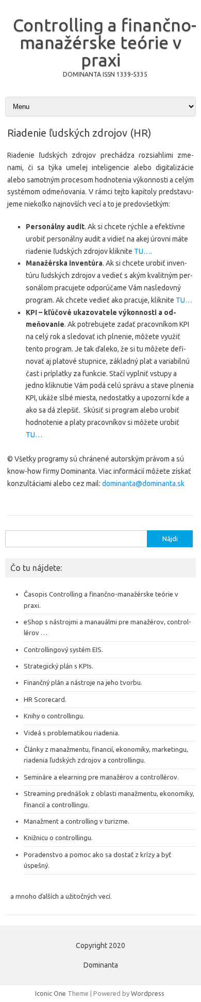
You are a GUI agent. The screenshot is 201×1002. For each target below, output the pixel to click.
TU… (184, 300)
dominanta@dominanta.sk (143, 483)
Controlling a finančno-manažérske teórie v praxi (104, 42)
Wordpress (147, 993)
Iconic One (50, 993)
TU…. (143, 251)
